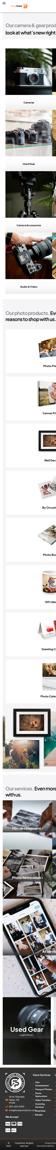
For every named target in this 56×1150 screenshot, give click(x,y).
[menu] (4, 3)
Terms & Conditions (45, 1146)
